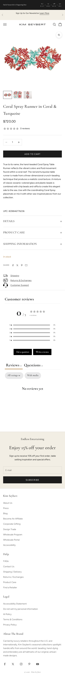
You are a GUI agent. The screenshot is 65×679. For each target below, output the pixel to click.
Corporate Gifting (12, 524)
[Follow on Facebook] (4, 664)
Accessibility (9, 545)
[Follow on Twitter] (13, 664)
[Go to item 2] (17, 95)
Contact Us (8, 566)
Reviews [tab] (13, 365)
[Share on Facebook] (13, 265)
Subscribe (32, 480)
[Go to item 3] (27, 95)
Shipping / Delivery (12, 571)
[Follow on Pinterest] (29, 664)
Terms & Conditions (12, 619)
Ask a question (22, 352)
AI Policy (7, 614)
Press (6, 508)
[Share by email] (26, 265)
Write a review (42, 352)
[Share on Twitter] (17, 265)
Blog (5, 513)
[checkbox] (33, 375)
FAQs (6, 561)
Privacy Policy (10, 624)
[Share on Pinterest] (22, 265)
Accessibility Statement (15, 603)
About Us (7, 503)
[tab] (33, 365)
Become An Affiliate (13, 518)
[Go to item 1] (7, 95)
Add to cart (32, 154)
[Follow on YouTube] (37, 664)
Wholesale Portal (11, 539)
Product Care (9, 582)
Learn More (44, 13)
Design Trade (9, 529)
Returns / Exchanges (13, 577)
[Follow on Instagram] (21, 664)
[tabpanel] (32, 398)
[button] (32, 325)
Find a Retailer (10, 587)
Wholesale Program (12, 534)
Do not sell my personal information (20, 609)
